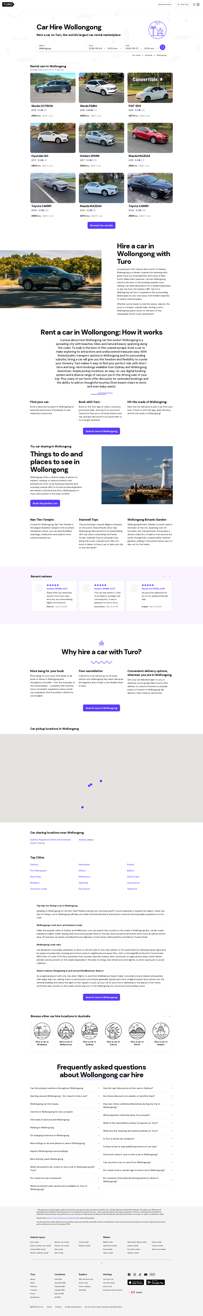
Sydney (86, 839)
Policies (33, 1286)
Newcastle (84, 864)
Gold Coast (133, 876)
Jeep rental (108, 1253)
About (32, 1279)
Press (32, 1294)
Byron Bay (35, 876)
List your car (108, 1279)
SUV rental (59, 1253)
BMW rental (108, 1242)
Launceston (133, 882)
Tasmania (132, 889)
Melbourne (84, 876)
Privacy (58, 1307)
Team (32, 1283)
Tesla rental (156, 1242)
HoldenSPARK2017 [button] (57, 588)
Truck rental (84, 1242)
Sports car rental (62, 1242)
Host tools (107, 1286)
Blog (152, 1274)
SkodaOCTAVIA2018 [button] (153, 588)
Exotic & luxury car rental (40, 1246)
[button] (196, 4)
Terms (49, 1307)
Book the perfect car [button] (45, 503)
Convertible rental (37, 1249)
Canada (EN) (60, 1286)
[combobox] (62, 48)
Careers (33, 1290)
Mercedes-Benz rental (136, 1242)
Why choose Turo (86, 1279)
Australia (148, 55)
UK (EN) (58, 1297)
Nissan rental (132, 1246)
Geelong (83, 882)
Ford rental (107, 1249)
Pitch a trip (83, 1283)
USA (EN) (58, 1279)
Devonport (84, 889)
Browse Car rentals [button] (101, 225)
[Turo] (8, 4)
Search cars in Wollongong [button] (101, 431)
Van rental (59, 1249)
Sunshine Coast (38, 889)
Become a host (165, 4)
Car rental (136, 55)
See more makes (159, 1249)
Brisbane (34, 882)
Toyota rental (157, 1246)
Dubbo (130, 864)
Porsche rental (133, 1249)
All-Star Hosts (109, 1283)
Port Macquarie (38, 870)
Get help (82, 1290)
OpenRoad (34, 1297)
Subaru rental (133, 1253)
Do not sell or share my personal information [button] (103, 1307)
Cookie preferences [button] (73, 1307)
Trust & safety (84, 1286)
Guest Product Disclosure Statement (61, 1218)
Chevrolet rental (110, 1246)
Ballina (130, 870)
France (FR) (59, 1294)
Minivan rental (84, 1246)
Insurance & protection (112, 1290)
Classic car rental (62, 1246)
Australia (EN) (60, 1283)
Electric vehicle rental (39, 1253)
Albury (82, 870)
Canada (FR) (60, 1290)
